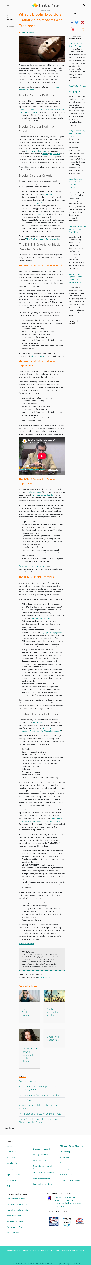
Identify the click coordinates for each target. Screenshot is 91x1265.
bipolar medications (40, 722)
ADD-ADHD (12, 1152)
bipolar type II (36, 203)
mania (45, 153)
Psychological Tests (15, 1227)
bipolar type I (47, 194)
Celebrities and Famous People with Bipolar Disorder (29, 1055)
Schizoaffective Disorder (70, 1180)
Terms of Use (44, 1250)
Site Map (10, 1250)
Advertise (35, 1250)
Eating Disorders (40, 1154)
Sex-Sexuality (66, 1174)
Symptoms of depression (36, 151)
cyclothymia (39, 214)
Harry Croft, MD (45, 977)
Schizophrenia (66, 1157)
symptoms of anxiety (41, 618)
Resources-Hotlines (15, 1215)
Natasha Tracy (27, 33)
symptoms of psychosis (53, 632)
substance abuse (37, 356)
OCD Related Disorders (43, 1172)
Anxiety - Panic (13, 1169)
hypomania (55, 153)
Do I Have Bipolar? (28, 1081)
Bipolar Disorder (13, 1174)
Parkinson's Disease (41, 1178)
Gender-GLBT (39, 1160)
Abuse (9, 1146)
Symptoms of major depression (32, 566)
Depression (11, 1180)
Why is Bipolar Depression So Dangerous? (40, 1113)
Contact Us (26, 1250)
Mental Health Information (18, 1210)
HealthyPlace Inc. (25, 1263)
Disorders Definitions (16, 1198)
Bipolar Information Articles (53, 1012)
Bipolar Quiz (25, 1100)
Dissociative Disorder (42, 1149)
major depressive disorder (42, 495)
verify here (59, 1206)
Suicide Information (15, 1221)
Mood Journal (13, 1233)
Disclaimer (65, 1250)
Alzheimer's (12, 1163)
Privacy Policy (55, 1250)
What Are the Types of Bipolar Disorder (42, 239)
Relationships (65, 1152)
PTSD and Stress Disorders (71, 1146)
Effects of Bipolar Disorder (26, 1012)
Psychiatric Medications (17, 1204)
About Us (17, 1250)
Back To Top (9, 1128)
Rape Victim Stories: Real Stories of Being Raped (77, 89)
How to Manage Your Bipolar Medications (40, 1094)
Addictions (11, 1157)
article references (26, 943)
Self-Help (64, 1163)
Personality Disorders (42, 1184)
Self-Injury (64, 1169)
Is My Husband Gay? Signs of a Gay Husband (77, 133)
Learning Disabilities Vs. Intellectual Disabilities (77, 229)
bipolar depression (34, 492)
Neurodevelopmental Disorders (42, 1167)
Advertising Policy (77, 1250)
